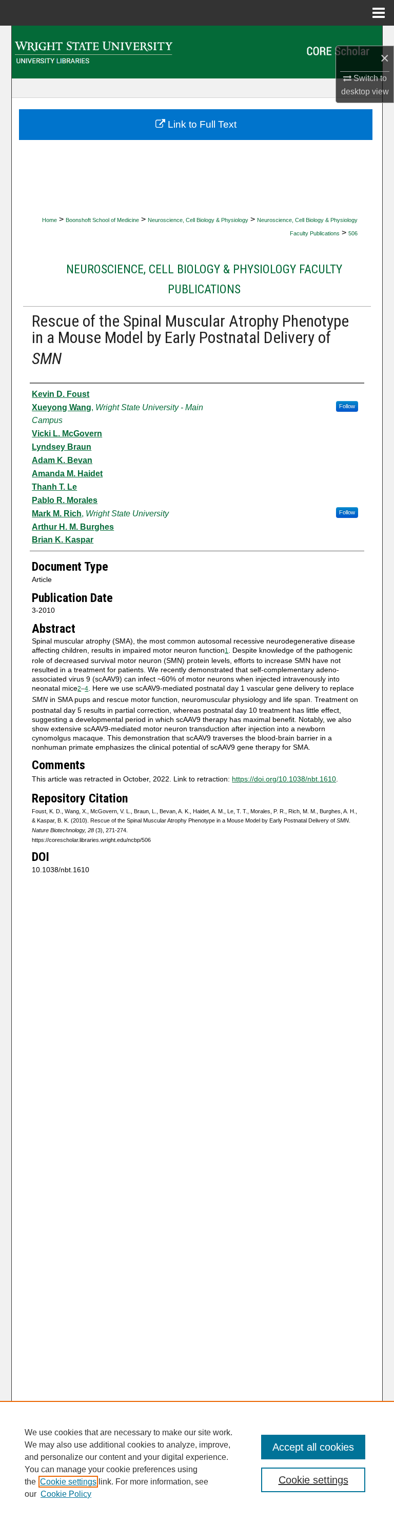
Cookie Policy (66, 1494)
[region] (197, 1463)
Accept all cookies (313, 1447)
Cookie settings (68, 1481)
